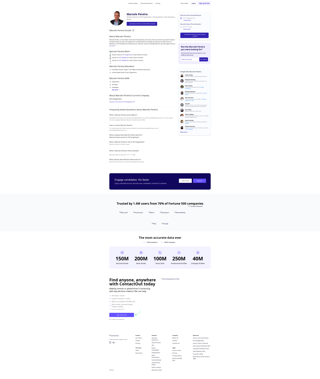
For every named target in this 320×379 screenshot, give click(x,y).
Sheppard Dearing (190, 79)
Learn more (185, 181)
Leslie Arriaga (189, 75)
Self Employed (189, 129)
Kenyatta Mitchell (190, 91)
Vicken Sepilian (189, 114)
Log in (194, 3)
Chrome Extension (146, 3)
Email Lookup (133, 3)
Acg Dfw (187, 103)
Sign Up (199, 181)
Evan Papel (188, 109)
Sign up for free (204, 3)
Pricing (158, 3)
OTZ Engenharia (127, 55)
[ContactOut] (117, 3)
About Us (175, 338)
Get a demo (184, 3)
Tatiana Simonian (190, 126)
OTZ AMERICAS (123, 57)
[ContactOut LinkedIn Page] (110, 355)
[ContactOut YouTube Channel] (113, 355)
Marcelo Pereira (137, 14)
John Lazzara (188, 85)
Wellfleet (187, 123)
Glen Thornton (189, 97)
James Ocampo (189, 120)
